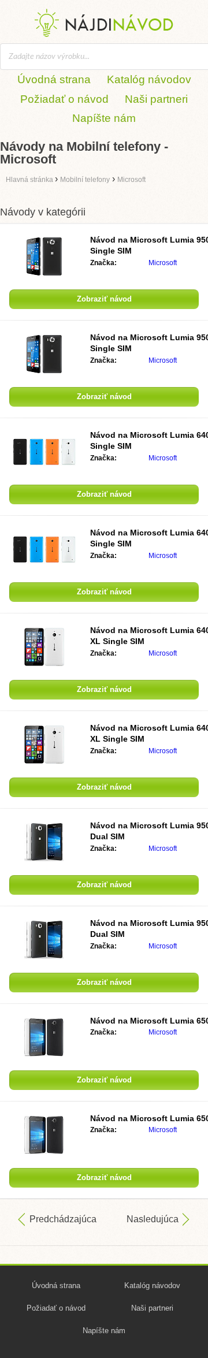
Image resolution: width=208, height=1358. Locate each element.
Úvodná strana (54, 79)
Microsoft (162, 263)
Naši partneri (156, 99)
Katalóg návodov (149, 79)
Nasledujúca (153, 1219)
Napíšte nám (104, 118)
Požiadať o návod (64, 99)
